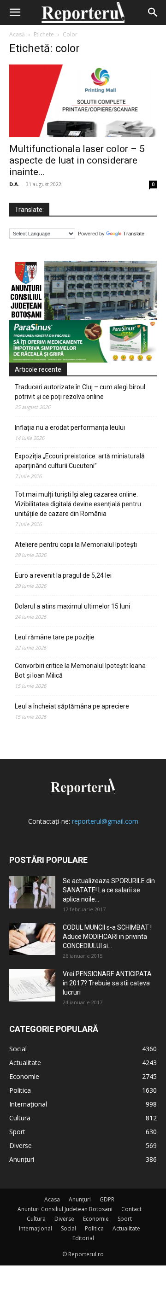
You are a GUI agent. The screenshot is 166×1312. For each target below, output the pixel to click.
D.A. (14, 184)
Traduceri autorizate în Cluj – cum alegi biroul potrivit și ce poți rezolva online (80, 391)
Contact (131, 1209)
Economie (96, 1219)
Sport (125, 1219)
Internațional (35, 1228)
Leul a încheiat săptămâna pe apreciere (72, 706)
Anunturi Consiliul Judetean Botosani (65, 1209)
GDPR (107, 1199)
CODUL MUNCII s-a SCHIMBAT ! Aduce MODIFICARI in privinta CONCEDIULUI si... (107, 936)
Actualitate (126, 1228)
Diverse (64, 1219)
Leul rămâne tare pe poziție (55, 637)
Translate (133, 233)
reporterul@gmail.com (105, 821)
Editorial (83, 1238)
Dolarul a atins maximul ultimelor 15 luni (72, 606)
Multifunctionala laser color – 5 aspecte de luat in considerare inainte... (77, 160)
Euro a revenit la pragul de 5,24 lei (63, 575)
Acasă (17, 34)
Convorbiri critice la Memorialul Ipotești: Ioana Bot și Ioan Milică (80, 670)
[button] (15, 12)
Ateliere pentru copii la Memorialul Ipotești (76, 544)
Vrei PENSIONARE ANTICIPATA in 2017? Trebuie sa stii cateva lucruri (107, 983)
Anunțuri (80, 1199)
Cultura (36, 1219)
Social (68, 1228)
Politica (94, 1228)
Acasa (52, 1199)
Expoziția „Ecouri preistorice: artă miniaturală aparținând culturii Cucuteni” (80, 460)
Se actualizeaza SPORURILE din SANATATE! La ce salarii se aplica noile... (109, 890)
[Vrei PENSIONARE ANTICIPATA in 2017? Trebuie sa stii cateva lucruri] (32, 985)
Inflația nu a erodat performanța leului (70, 427)
